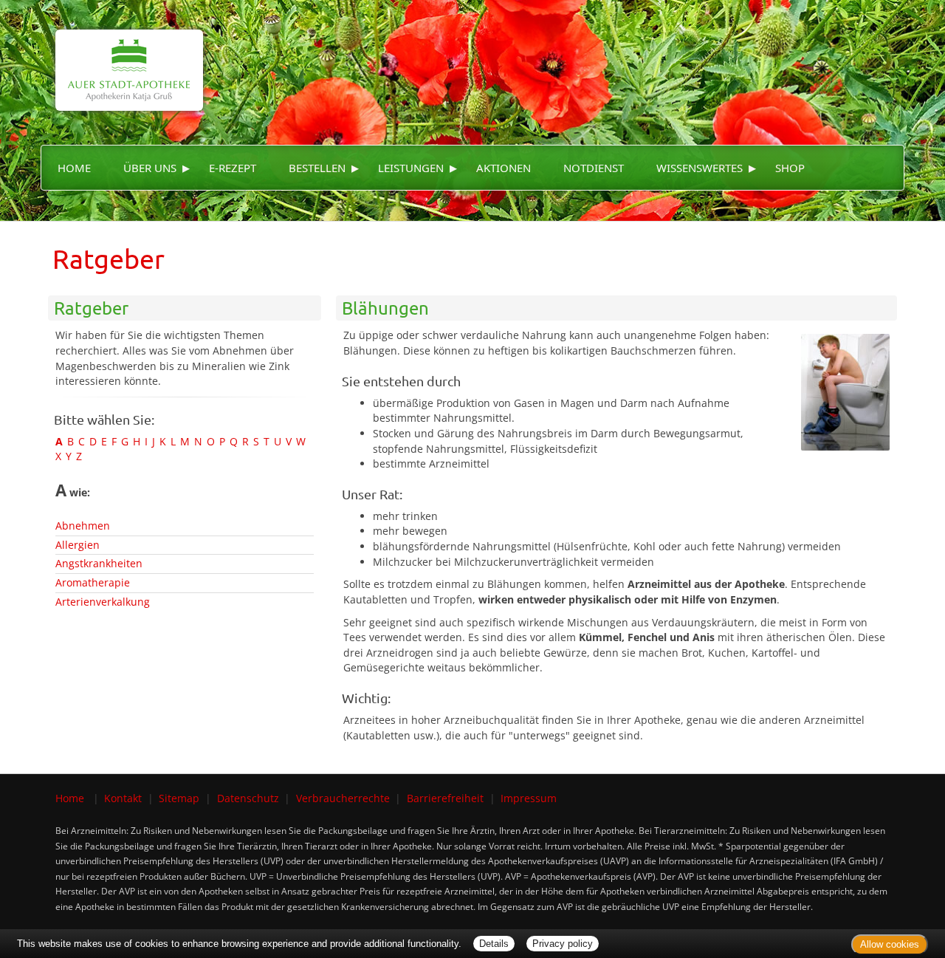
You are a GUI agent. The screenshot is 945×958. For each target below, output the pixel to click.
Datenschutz (248, 798)
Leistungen (411, 167)
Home (74, 167)
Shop (790, 167)
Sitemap (179, 798)
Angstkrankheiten (98, 563)
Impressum (529, 798)
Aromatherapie (92, 582)
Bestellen (317, 167)
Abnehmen (82, 526)
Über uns (149, 167)
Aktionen (503, 167)
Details (494, 943)
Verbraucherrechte (343, 798)
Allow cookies (889, 944)
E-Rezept (232, 167)
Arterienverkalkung (102, 602)
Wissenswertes (699, 167)
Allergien (77, 545)
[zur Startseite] (122, 54)
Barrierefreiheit (445, 798)
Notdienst (593, 167)
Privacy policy (562, 943)
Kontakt (123, 798)
